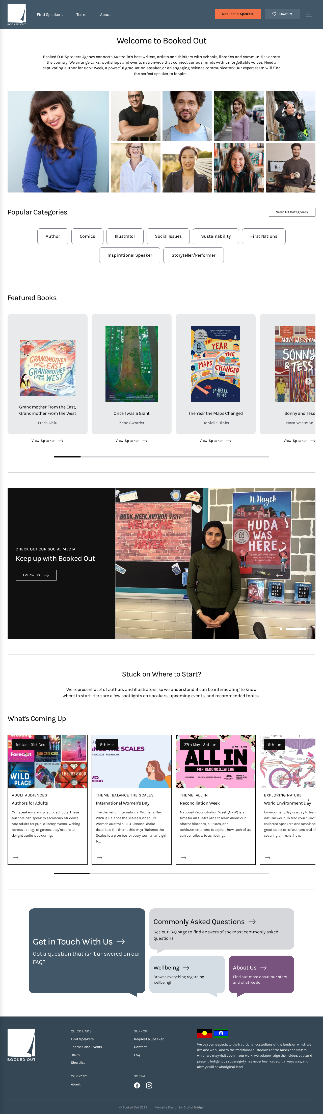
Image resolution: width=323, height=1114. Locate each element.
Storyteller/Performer (193, 255)
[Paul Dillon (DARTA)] (239, 116)
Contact (140, 1047)
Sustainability (216, 236)
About (105, 14)
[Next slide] (308, 381)
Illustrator (125, 236)
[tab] (281, 629)
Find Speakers (49, 14)
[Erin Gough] (135, 116)
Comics (87, 236)
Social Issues (168, 236)
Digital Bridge (193, 1107)
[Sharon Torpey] (187, 116)
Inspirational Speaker (129, 255)
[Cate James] (187, 168)
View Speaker (43, 441)
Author (53, 236)
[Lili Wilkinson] (290, 116)
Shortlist (78, 1062)
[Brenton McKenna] (135, 168)
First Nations (263, 236)
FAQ (137, 1055)
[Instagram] (149, 1085)
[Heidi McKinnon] (290, 168)
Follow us (31, 575)
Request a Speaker (238, 14)
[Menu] (308, 14)
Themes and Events (86, 1047)
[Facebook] (137, 1085)
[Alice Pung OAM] (58, 141)
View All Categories (292, 212)
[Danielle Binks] (239, 168)
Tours (81, 14)
